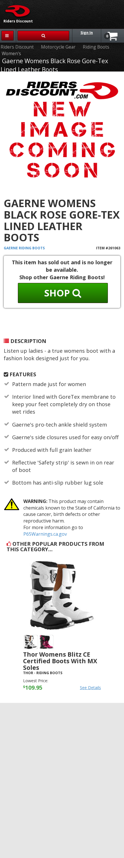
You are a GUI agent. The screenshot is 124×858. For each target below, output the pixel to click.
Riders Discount (17, 47)
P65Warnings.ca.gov (45, 534)
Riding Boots (96, 47)
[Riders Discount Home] (15, 10)
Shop (58, 292)
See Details (90, 687)
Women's (11, 54)
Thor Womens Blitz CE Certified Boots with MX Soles (60, 661)
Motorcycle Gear (58, 47)
